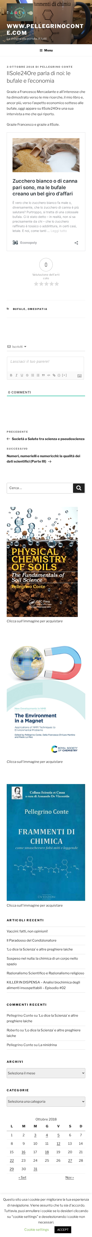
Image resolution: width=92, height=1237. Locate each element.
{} (59, 375)
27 (70, 1161)
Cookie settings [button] (36, 1230)
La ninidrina (47, 1045)
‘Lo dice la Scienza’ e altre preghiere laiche (40, 949)
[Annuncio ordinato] (32, 375)
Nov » (69, 1178)
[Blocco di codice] (48, 375)
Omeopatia (38, 309)
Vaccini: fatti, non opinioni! (27, 931)
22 (12, 1161)
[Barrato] (27, 375)
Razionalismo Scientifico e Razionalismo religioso (45, 973)
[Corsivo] (16, 375)
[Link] (53, 375)
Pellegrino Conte (56, 66)
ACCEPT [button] (63, 1229)
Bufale (19, 309)
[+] (64, 375)
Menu (48, 50)
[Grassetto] (11, 375)
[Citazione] (43, 375)
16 (23, 1152)
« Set (22, 1178)
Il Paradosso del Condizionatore (31, 940)
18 (47, 1152)
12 (58, 1144)
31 (35, 1169)
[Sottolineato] (21, 375)
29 (12, 1169)
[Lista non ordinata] (37, 375)
